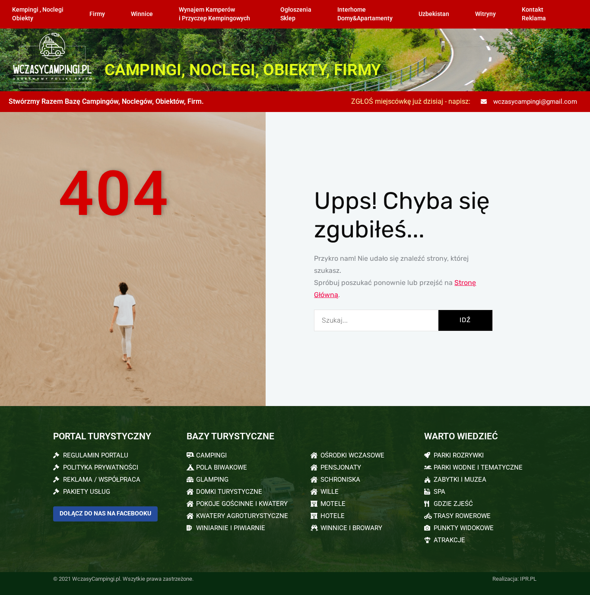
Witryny (485, 14)
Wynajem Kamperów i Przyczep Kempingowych (214, 14)
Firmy (97, 14)
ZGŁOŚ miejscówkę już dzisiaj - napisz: (410, 101)
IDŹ (465, 320)
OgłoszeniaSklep (295, 14)
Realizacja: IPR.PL (514, 579)
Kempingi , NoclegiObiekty (37, 14)
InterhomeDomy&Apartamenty (365, 14)
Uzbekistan (434, 14)
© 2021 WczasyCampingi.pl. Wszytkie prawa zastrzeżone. (123, 579)
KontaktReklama (534, 14)
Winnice (142, 14)
